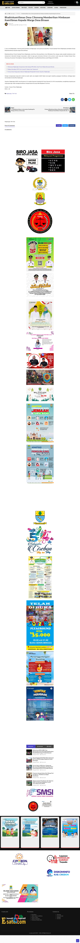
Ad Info (59, 918)
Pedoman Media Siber (36, 920)
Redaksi (59, 917)
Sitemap (59, 914)
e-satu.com (31, 933)
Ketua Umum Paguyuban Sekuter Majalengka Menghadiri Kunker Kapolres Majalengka (29, 71)
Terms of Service (35, 918)
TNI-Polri (14, 93)
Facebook (72, 125)
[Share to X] (66, 99)
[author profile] (6, 24)
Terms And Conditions (36, 916)
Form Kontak (60, 916)
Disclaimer (33, 914)
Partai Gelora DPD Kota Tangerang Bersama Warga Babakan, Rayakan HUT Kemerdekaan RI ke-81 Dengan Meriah (43, 767)
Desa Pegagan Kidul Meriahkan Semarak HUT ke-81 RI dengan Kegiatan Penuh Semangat (43, 759)
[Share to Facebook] (62, 99)
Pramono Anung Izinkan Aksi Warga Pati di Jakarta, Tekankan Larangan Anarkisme (43, 774)
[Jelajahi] (76, 2)
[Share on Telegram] (69, 99)
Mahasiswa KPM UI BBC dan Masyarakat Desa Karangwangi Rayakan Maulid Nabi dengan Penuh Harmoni (43, 751)
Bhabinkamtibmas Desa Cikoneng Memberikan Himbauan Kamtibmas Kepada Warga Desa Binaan (37, 19)
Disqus (65, 125)
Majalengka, (20, 24)
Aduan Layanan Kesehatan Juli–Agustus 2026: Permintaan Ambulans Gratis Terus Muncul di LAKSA (43, 782)
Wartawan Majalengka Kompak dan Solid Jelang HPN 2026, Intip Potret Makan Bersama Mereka (31, 66)
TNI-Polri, (25, 24)
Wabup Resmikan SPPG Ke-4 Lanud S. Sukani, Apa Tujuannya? (23, 69)
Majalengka (9, 93)
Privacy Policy (34, 917)
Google (59, 125)
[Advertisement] (40, 497)
